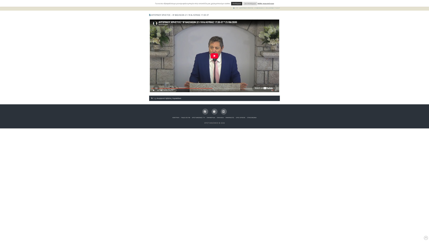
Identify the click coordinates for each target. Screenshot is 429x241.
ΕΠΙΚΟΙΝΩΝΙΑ (252, 117)
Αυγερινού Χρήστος (164, 98)
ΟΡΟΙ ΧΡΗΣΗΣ (240, 117)
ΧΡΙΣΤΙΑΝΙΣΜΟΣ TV (198, 117)
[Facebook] (205, 112)
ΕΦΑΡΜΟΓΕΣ (230, 117)
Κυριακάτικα (176, 98)
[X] (214, 112)
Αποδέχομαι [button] (236, 4)
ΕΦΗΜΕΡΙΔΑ (211, 117)
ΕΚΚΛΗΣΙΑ (220, 117)
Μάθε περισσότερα (266, 3)
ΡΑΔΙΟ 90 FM (185, 117)
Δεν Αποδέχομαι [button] (250, 4)
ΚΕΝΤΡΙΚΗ (175, 117)
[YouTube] (224, 112)
